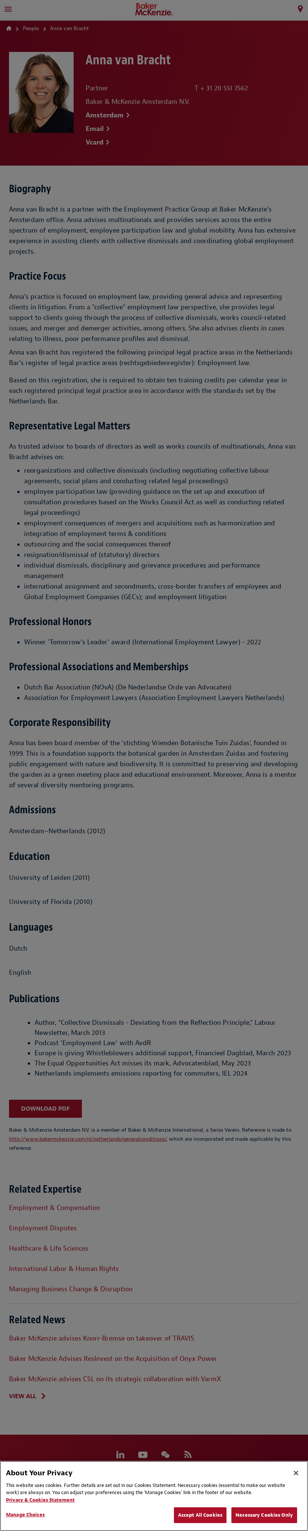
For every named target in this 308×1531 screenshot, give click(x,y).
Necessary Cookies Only (264, 1515)
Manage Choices (25, 1514)
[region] (154, 1496)
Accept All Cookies (200, 1515)
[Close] (296, 1473)
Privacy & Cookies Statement (40, 1500)
